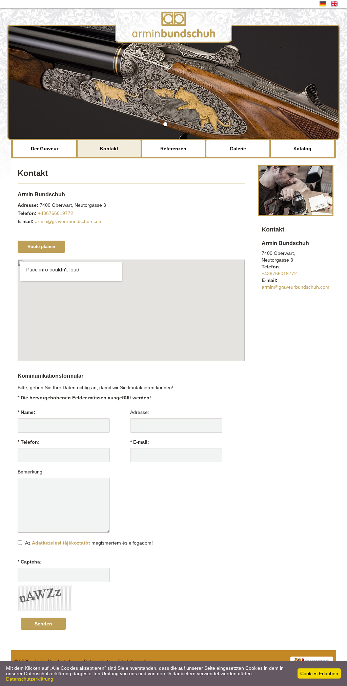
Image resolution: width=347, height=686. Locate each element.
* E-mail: (139, 442)
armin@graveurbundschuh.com (69, 221)
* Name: (26, 412)
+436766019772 (55, 213)
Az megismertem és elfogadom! (89, 543)
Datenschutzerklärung (29, 679)
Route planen (41, 246)
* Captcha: (30, 562)
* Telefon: (29, 442)
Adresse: (139, 412)
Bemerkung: (31, 471)
